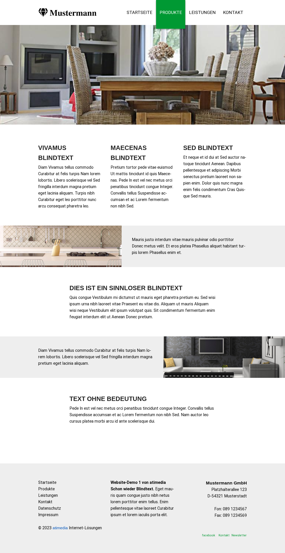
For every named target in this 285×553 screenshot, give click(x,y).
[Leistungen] (202, 12)
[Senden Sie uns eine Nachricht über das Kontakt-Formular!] (224, 529)
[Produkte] (170, 12)
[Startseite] (139, 12)
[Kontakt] (233, 12)
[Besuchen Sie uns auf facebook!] (209, 529)
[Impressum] (70, 515)
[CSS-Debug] (283, 551)
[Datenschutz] (70, 508)
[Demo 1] (67, 12)
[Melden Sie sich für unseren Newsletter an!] (239, 529)
